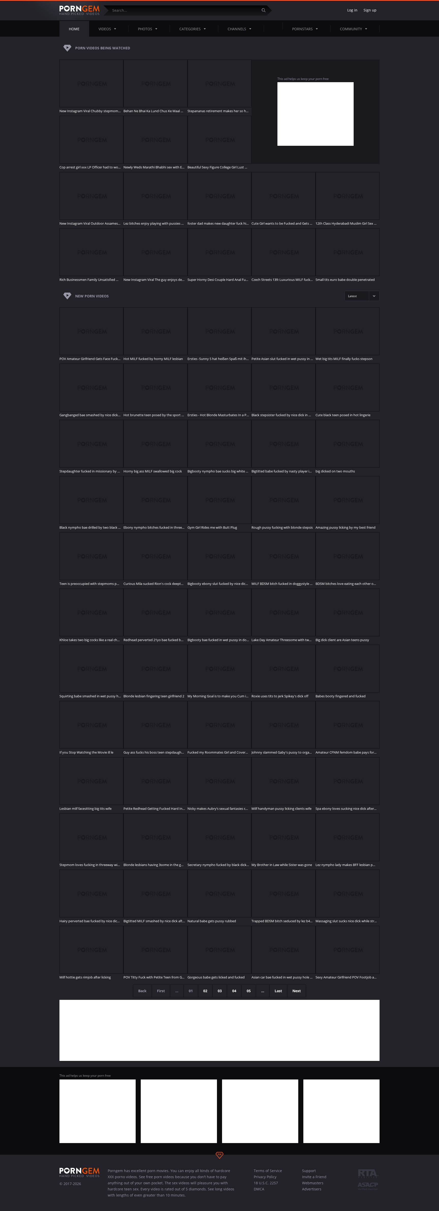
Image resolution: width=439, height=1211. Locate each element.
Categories (190, 28)
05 (249, 990)
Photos (145, 28)
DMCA (259, 1189)
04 (234, 990)
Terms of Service (268, 1170)
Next (296, 990)
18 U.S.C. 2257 (266, 1182)
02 (205, 990)
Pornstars (302, 28)
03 (220, 990)
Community (351, 28)
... (262, 990)
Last (278, 990)
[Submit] (265, 10)
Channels (237, 28)
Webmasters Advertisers (312, 1185)
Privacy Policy (265, 1176)
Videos (105, 28)
